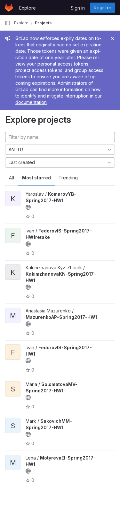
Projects (43, 22)
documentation (31, 102)
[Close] (112, 38)
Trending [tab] (68, 177)
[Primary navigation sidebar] (8, 23)
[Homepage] (9, 8)
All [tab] (11, 177)
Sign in (78, 8)
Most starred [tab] (36, 177)
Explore (27, 8)
